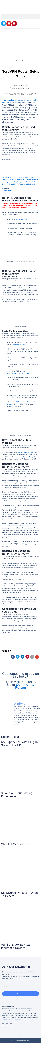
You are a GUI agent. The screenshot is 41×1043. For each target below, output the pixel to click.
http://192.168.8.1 (19, 344)
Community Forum (24, 686)
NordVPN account (22, 219)
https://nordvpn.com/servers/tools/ (18, 373)
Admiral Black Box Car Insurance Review (16, 946)
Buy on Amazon (7, 190)
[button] (20, 28)
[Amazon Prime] (5, 186)
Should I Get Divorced (15, 844)
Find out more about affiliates (11, 1020)
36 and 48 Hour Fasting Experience (16, 794)
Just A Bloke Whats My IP (26, 452)
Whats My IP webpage (26, 457)
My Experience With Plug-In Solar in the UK (19, 743)
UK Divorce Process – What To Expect (19, 894)
